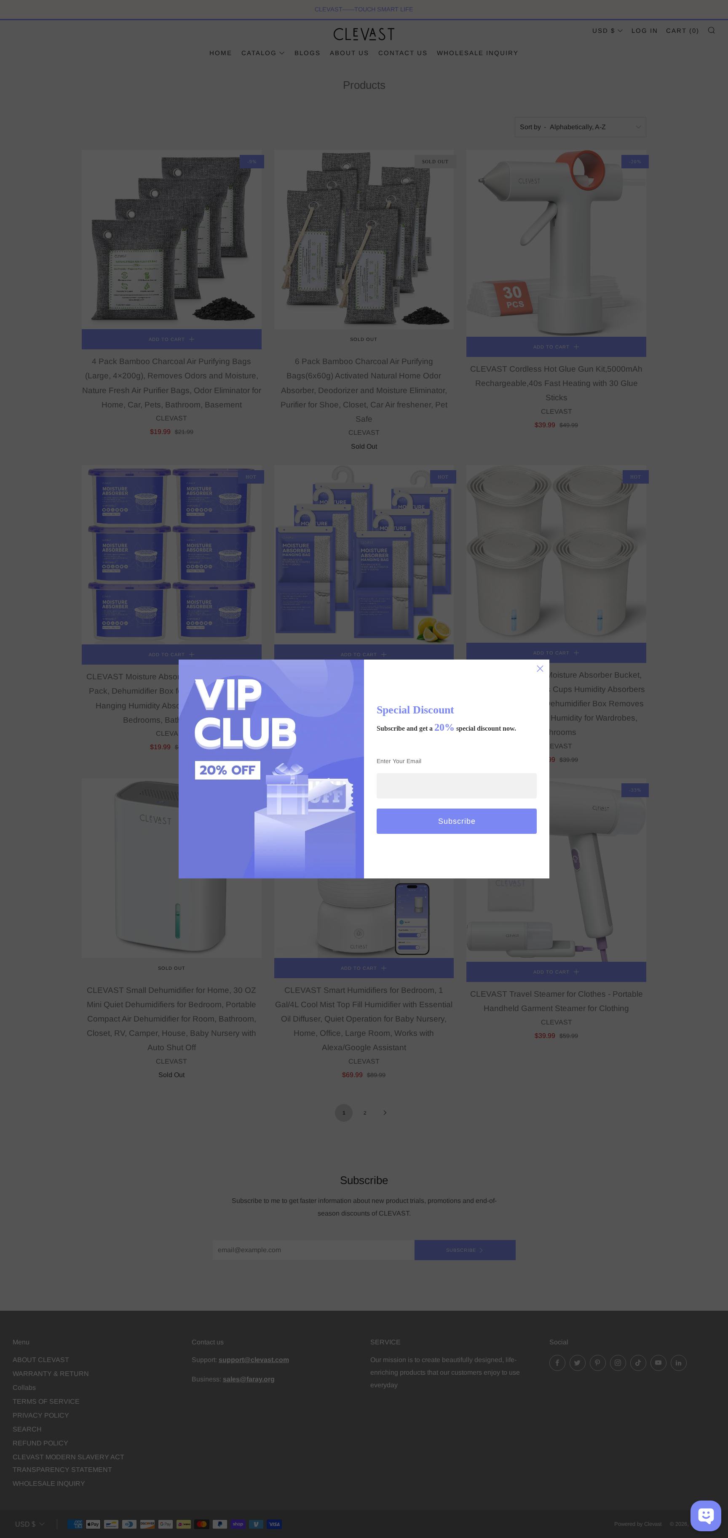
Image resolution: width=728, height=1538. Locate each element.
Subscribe (457, 821)
